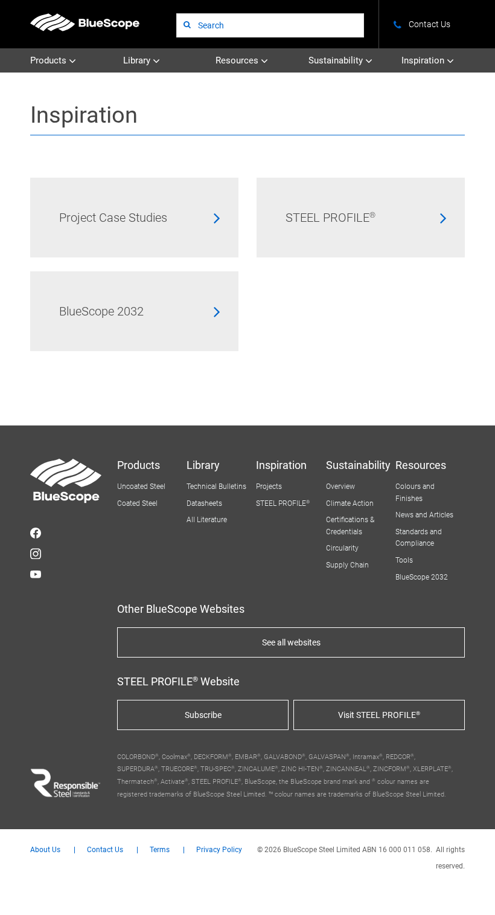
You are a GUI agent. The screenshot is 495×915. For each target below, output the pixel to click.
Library (138, 60)
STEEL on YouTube (35, 574)
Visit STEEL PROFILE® (379, 715)
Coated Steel (137, 503)
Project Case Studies (113, 217)
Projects (269, 486)
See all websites (291, 642)
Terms (160, 850)
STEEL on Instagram (35, 553)
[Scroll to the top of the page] (469, 889)
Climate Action (350, 503)
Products (49, 60)
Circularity (342, 548)
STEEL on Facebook (35, 533)
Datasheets (204, 503)
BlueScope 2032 (101, 311)
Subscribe (203, 715)
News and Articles (424, 515)
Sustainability (336, 60)
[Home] (84, 22)
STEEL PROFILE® (330, 217)
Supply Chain (347, 565)
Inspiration (424, 60)
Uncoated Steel (141, 486)
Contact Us (105, 850)
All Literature (207, 520)
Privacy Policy (219, 850)
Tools (404, 560)
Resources (238, 60)
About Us (45, 850)
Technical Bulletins (216, 486)
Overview (340, 486)
